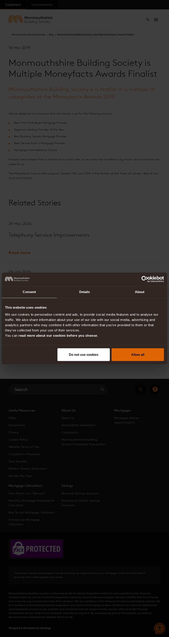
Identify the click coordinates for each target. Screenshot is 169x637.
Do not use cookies (83, 354)
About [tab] (140, 292)
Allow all (137, 354)
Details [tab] (84, 292)
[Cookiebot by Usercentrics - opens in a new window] (144, 279)
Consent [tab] (29, 292)
